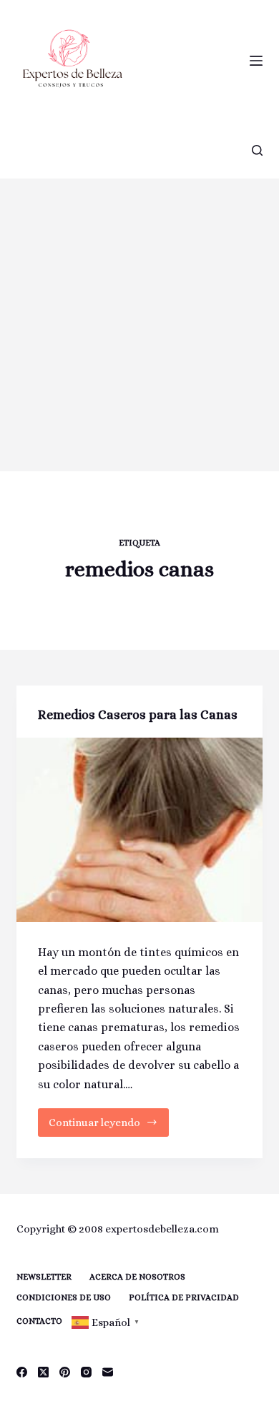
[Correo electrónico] (107, 1372)
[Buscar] (257, 150)
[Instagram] (86, 1372)
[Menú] (256, 60)
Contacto (39, 1321)
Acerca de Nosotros (137, 1277)
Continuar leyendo (100, 1126)
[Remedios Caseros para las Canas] (139, 829)
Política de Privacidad (184, 1297)
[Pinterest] (64, 1372)
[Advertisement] (139, 325)
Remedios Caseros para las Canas (138, 715)
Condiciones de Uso (63, 1297)
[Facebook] (21, 1372)
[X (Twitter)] (43, 1372)
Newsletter (44, 1277)
